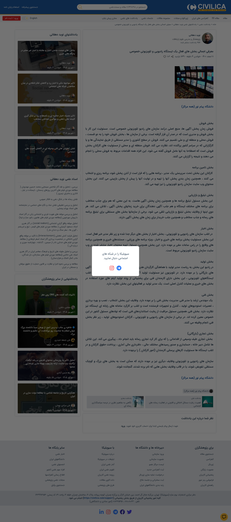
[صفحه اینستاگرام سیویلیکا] (112, 268)
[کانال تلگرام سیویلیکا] (118, 268)
